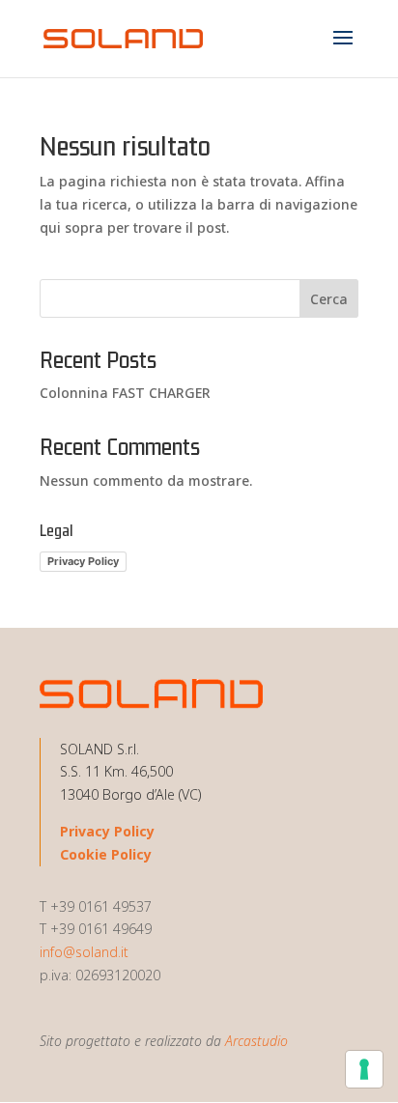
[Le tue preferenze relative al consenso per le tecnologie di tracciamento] (364, 1069)
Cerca (329, 299)
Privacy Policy (83, 561)
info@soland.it (84, 952)
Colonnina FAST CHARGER (125, 392)
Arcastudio (256, 1041)
